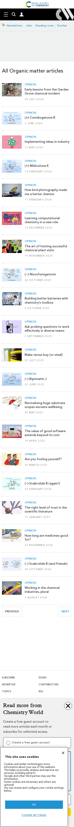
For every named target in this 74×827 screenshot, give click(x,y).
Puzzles (62, 25)
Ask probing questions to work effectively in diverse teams (47, 328)
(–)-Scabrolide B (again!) (42, 483)
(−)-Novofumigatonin (40, 274)
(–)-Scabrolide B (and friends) (46, 563)
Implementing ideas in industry (47, 141)
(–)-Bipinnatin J (36, 379)
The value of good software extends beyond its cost (45, 433)
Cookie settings (34, 815)
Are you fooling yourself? (43, 459)
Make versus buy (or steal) (44, 355)
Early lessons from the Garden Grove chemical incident (47, 91)
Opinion (30, 84)
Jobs (29, 25)
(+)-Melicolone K (37, 166)
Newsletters (14, 25)
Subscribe (8, 677)
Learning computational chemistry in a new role (42, 220)
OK (34, 804)
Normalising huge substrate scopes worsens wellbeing (45, 405)
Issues (43, 677)
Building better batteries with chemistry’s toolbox (46, 300)
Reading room (45, 25)
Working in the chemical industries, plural (42, 590)
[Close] (63, 753)
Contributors (49, 684)
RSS (41, 691)
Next (67, 611)
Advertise (8, 684)
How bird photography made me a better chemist (46, 192)
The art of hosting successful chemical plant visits (46, 248)
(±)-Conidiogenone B (40, 117)
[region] (34, 787)
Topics (6, 691)
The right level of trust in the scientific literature (46, 509)
